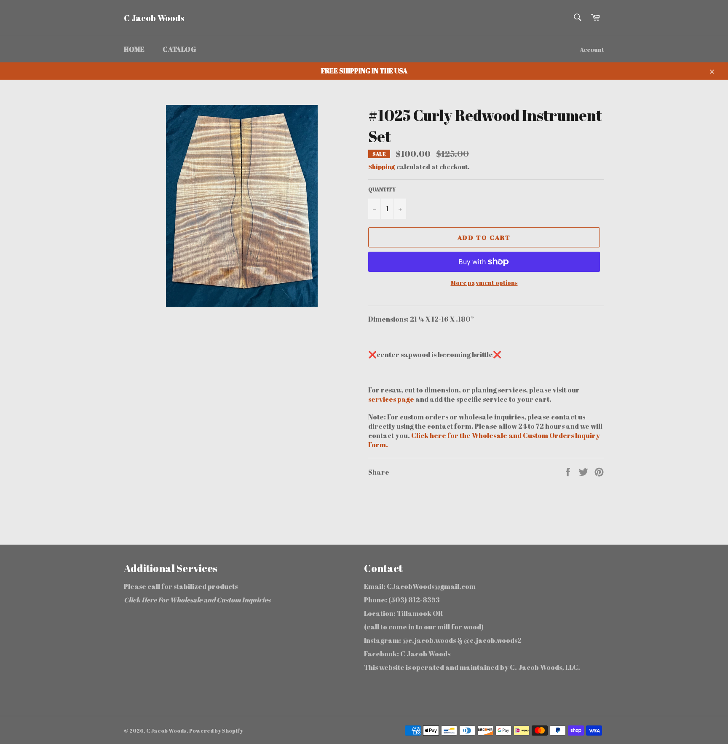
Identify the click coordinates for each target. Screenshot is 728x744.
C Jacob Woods (154, 18)
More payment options (484, 283)
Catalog (179, 49)
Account (592, 49)
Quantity (382, 189)
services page (391, 399)
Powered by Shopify (216, 730)
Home (134, 49)
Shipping (381, 166)
